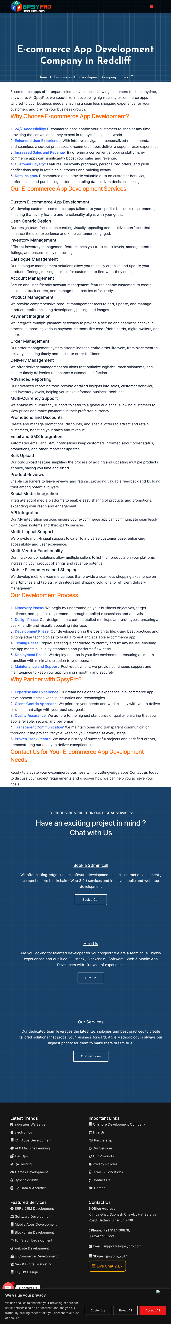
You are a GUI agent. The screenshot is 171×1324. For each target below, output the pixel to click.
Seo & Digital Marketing (33, 1264)
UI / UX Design (26, 1272)
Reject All (125, 1310)
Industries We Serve (29, 1124)
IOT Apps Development (33, 1140)
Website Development (31, 1248)
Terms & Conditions (107, 1172)
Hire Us (90, 943)
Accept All (153, 1310)
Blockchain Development (34, 1232)
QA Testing (23, 1164)
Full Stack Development (33, 1240)
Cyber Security (25, 1180)
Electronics (22, 1132)
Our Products (103, 1156)
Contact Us (100, 1180)
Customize (98, 1310)
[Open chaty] (8, 1288)
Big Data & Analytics (30, 1188)
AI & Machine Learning (32, 1148)
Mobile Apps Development (36, 1224)
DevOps (21, 1156)
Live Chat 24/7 (109, 1266)
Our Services (91, 1021)
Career (99, 1188)
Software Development (33, 1216)
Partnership (102, 1140)
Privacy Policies (104, 1164)
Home (43, 77)
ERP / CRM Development (34, 1208)
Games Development (31, 1172)
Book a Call (90, 900)
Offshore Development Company (118, 1124)
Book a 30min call (90, 865)
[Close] (162, 1291)
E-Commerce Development (36, 1256)
